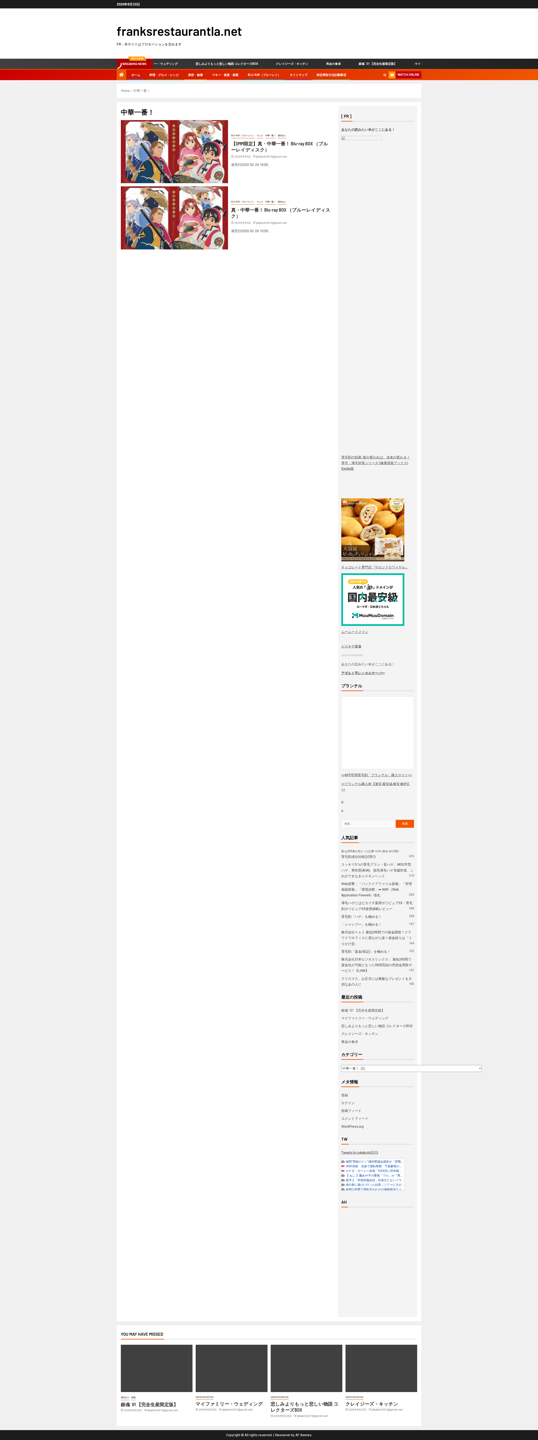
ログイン (348, 1103)
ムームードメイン (354, 632)
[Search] (385, 75)
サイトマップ (298, 75)
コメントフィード (354, 1119)
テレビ (260, 135)
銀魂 (133, 1397)
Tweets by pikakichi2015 (359, 1153)
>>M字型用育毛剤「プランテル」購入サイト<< (376, 775)
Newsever (282, 1435)
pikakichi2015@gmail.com (271, 156)
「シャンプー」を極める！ (361, 924)
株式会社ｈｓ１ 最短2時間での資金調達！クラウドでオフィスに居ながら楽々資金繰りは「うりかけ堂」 (376, 938)
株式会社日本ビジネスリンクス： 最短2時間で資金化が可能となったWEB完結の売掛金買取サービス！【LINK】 (376, 965)
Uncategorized (205, 1397)
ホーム (135, 75)
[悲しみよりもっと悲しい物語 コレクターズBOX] (306, 1368)
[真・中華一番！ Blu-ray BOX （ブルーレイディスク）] (174, 217)
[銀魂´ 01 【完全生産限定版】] (157, 1368)
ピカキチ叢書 (351, 646)
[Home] (121, 75)
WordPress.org (352, 1127)
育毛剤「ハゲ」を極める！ (361, 917)
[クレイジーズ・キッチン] (381, 1368)
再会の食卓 (311, 63)
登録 (344, 1095)
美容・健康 (195, 75)
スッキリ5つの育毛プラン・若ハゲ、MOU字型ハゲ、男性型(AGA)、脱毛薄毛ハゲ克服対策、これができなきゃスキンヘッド (377, 870)
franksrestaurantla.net (179, 30)
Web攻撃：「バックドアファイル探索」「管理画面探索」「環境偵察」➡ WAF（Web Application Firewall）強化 (376, 889)
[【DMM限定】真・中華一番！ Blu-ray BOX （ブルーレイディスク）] (174, 151)
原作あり (282, 135)
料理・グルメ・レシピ (164, 75)
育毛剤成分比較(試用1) (358, 857)
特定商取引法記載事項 (331, 75)
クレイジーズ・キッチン (270, 63)
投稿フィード (351, 1111)
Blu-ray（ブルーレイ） (264, 75)
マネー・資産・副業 (225, 75)
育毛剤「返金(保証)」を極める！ (365, 952)
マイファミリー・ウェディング (413, 63)
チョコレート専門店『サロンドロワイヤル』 (375, 567)
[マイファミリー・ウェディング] (231, 1368)
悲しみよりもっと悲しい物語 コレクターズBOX (205, 63)
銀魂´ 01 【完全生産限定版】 (356, 63)
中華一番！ (270, 135)
